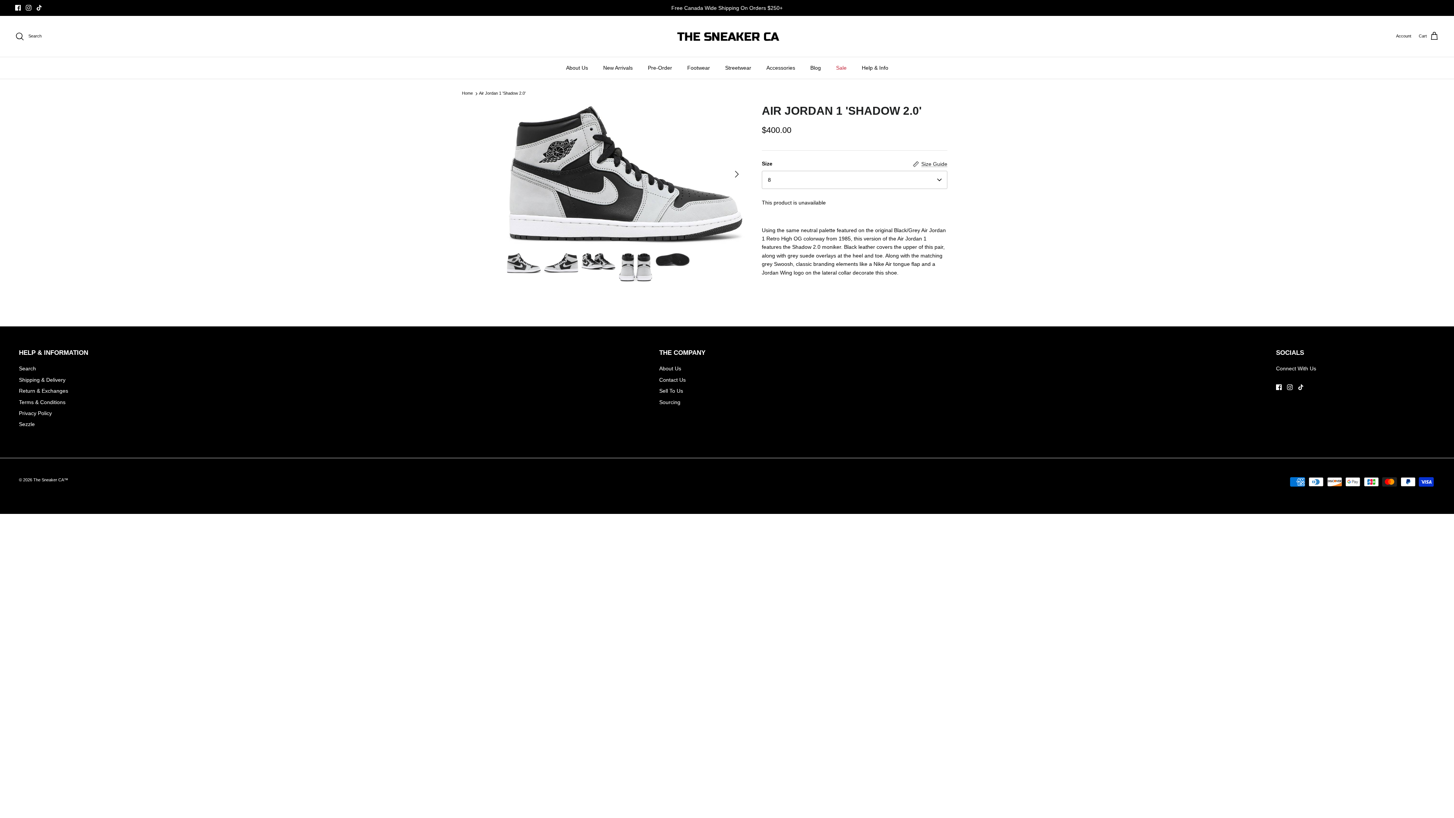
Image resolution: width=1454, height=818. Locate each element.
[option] (626, 174)
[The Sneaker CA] (727, 36)
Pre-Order (660, 68)
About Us (577, 68)
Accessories (780, 68)
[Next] (737, 174)
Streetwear (738, 68)
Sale (841, 68)
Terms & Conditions (42, 402)
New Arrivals (618, 68)
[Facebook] (18, 8)
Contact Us (672, 380)
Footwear (698, 68)
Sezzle (27, 424)
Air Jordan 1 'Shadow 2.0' (502, 93)
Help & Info (875, 68)
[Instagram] (28, 8)
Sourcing (669, 402)
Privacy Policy (35, 413)
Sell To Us (671, 391)
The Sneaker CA (48, 480)
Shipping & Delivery (42, 380)
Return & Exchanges (43, 391)
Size (767, 164)
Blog (815, 68)
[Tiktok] (39, 8)
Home (467, 93)
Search (27, 368)
